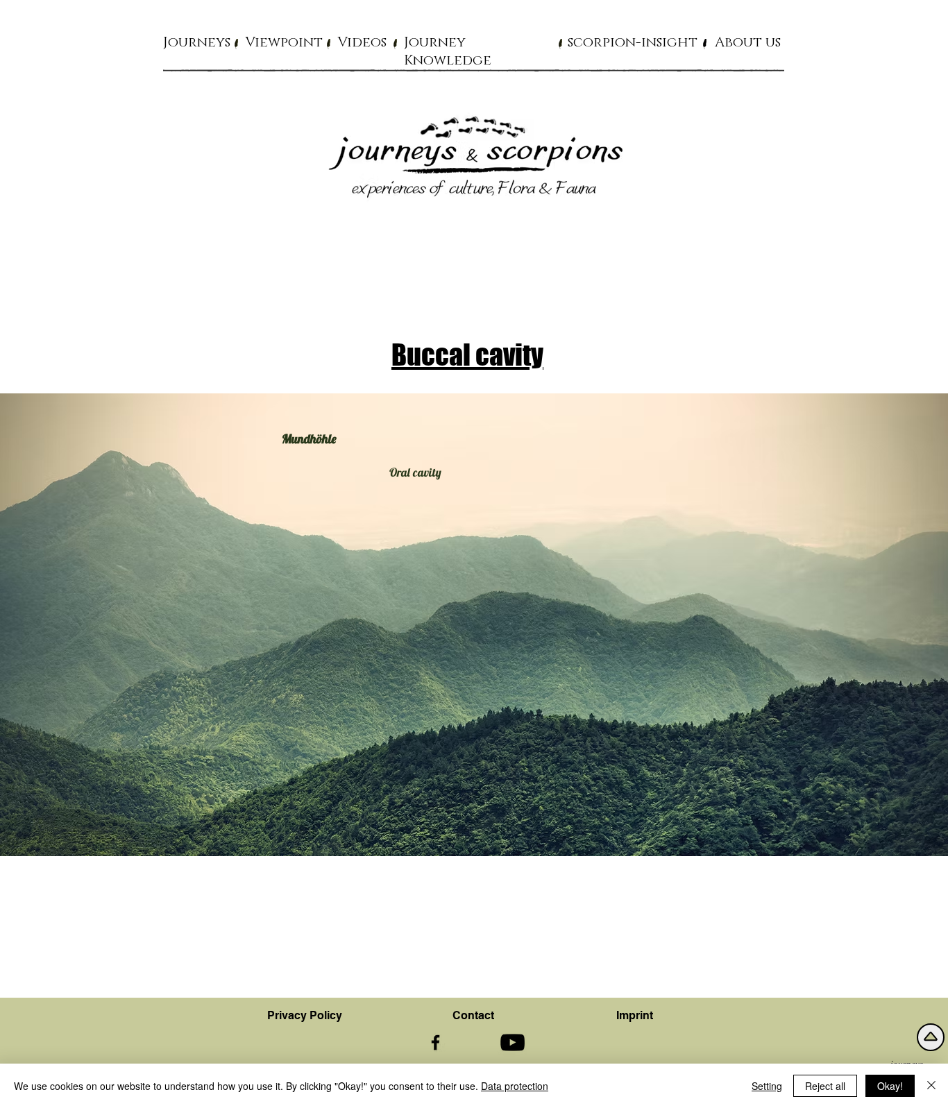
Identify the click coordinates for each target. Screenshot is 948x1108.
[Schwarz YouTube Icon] (512, 1042)
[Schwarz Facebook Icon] (435, 1042)
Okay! (890, 1086)
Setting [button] (767, 1086)
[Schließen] (931, 1086)
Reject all (825, 1086)
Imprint (634, 1015)
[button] (196, 41)
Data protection (514, 1086)
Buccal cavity (467, 354)
